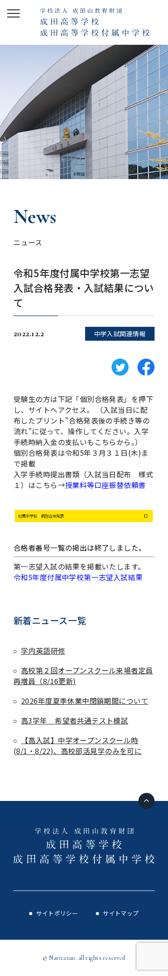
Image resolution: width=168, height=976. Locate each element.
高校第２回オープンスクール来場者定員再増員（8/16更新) (83, 675)
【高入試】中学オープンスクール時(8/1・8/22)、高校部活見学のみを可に (77, 745)
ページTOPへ (146, 801)
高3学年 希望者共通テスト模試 (74, 720)
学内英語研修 (43, 650)
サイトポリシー (57, 913)
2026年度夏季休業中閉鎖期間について (84, 700)
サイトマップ (121, 913)
